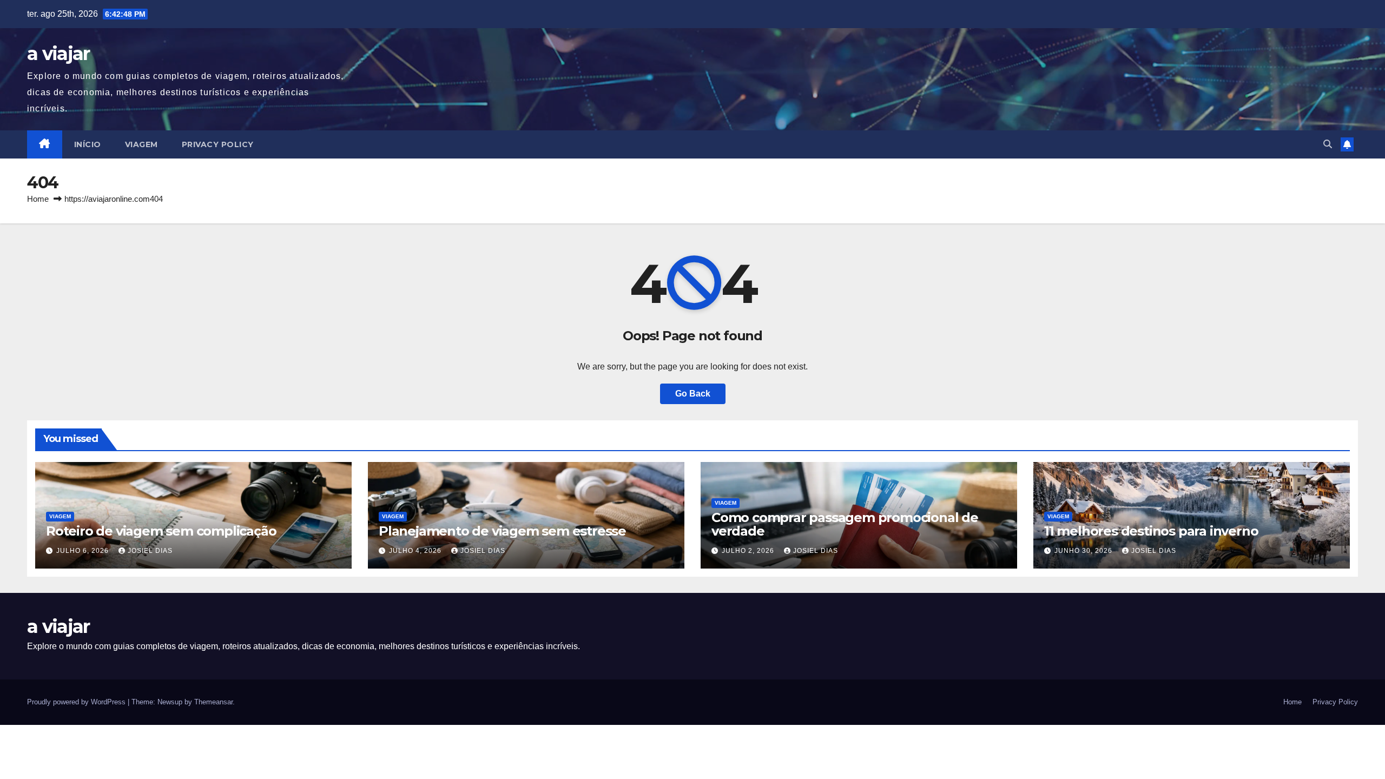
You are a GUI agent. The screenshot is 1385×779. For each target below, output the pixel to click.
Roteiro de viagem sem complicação (161, 531)
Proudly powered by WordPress (77, 702)
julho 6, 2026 (83, 550)
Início (87, 144)
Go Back (692, 393)
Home (38, 198)
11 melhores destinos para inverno (1151, 531)
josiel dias (150, 550)
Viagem (141, 144)
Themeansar (213, 702)
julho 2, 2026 (749, 550)
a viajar (58, 53)
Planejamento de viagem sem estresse (502, 531)
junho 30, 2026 (1084, 550)
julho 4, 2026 (416, 550)
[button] (1327, 144)
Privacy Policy (218, 144)
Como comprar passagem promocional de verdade (844, 524)
